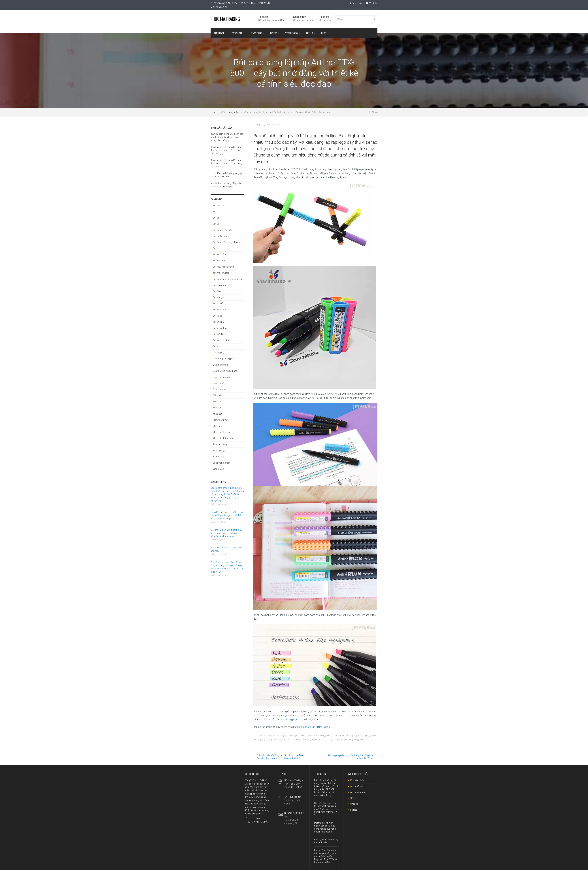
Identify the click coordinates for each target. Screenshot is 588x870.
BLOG (255, 735)
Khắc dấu (217, 413)
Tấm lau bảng (220, 444)
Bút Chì (216, 224)
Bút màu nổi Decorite (223, 266)
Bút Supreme (219, 309)
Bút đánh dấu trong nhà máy (227, 242)
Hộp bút (217, 401)
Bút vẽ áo (217, 315)
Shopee (354, 804)
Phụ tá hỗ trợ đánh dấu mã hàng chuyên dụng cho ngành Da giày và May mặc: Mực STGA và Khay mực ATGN (325, 856)
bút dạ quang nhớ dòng (309, 739)
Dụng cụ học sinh (307, 735)
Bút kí (215, 248)
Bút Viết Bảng (219, 334)
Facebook (357, 3)
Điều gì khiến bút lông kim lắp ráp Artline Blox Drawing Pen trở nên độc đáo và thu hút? (280, 757)
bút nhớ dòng (326, 739)
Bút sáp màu (219, 285)
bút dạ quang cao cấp (263, 739)
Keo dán (217, 407)
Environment (219, 389)
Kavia (213, 147)
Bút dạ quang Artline (367, 735)
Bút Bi (216, 217)
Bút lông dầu (219, 254)
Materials (217, 426)
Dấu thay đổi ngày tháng (225, 371)
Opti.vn (353, 798)
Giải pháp (217, 395)
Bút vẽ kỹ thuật (220, 328)
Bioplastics (218, 205)
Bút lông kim (219, 260)
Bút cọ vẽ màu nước (223, 230)
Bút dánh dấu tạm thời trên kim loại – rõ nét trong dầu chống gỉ (227, 137)
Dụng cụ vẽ (218, 383)
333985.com (217, 133)
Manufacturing (220, 420)
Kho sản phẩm (357, 780)
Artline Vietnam (357, 792)
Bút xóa (217, 346)
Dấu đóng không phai (224, 358)
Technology (219, 450)
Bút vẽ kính (218, 322)
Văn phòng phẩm (230, 112)
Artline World (356, 786)
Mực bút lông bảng (222, 432)
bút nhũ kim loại (221, 273)
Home (214, 112)
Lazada (353, 810)
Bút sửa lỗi (218, 303)
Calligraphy (218, 352)
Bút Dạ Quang (265, 735)
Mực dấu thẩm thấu (223, 438)
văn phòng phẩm (289, 719)
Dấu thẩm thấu (220, 364)
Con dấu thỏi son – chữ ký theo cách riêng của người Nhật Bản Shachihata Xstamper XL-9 (227, 515)
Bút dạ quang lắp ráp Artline (285, 739)
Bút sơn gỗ (218, 297)
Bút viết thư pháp (221, 340)
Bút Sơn (217, 291)
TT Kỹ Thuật (219, 456)
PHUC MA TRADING (225, 19)
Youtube (373, 3)
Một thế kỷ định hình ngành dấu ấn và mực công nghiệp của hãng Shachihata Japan (226, 533)
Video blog (218, 469)
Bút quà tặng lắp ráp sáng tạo (286, 735)
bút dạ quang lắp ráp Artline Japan (311, 726)
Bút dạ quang (351, 735)
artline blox (340, 735)
